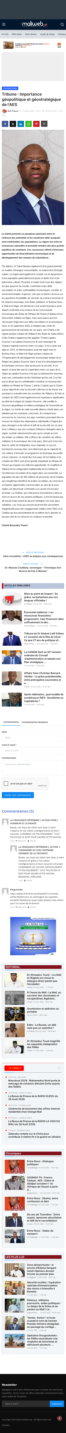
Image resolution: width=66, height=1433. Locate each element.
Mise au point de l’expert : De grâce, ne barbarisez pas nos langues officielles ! (41, 597)
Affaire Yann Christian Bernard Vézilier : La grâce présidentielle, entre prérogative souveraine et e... (43, 678)
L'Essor (27, 686)
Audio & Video (47, 34)
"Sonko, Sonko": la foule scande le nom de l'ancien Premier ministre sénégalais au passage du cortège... (43, 1322)
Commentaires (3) (18, 811)
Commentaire (9, 757)
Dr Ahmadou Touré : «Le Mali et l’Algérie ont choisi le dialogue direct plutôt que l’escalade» (44, 979)
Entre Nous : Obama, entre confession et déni (42, 1200)
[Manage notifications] (59, 1418)
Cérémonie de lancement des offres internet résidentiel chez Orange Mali (34, 1110)
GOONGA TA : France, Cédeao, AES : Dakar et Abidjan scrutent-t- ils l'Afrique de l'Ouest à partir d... (42, 1183)
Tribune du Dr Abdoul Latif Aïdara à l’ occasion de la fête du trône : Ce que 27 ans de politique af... (44, 637)
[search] (62, 24)
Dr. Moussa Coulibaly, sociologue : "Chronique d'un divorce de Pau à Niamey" (33, 569)
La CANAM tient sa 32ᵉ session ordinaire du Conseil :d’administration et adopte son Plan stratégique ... (42, 657)
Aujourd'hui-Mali (30, 643)
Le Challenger (32, 1167)
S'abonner (57, 1403)
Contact (6, 1425)
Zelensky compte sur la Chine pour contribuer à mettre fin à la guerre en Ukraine (34, 1135)
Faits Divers (31, 34)
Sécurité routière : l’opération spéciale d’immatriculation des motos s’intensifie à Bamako (44, 1287)
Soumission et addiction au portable (43, 1010)
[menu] (4, 24)
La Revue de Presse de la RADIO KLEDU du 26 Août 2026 (33, 1098)
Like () (32, 841)
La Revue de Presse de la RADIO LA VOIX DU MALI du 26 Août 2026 (34, 1123)
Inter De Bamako (30, 626)
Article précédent (35, 552)
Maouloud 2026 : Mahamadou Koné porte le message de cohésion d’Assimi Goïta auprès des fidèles (34, 1083)
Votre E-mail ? (9, 744)
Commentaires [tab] (11, 721)
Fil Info (5, 34)
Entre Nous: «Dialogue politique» (40, 1163)
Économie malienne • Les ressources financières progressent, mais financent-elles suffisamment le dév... (44, 617)
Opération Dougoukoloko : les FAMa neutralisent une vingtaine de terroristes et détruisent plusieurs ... (42, 1340)
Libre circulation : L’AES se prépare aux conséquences (33, 556)
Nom (4, 731)
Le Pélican (28, 604)
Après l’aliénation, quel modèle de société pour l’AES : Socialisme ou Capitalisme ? (43, 698)
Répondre (22, 841)
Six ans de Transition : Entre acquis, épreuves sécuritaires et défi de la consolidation (44, 1217)
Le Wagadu (31, 1277)
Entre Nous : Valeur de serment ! (40, 1232)
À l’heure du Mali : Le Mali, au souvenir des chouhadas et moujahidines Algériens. (44, 995)
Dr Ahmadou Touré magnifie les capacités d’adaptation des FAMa (43, 1044)
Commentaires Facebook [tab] (35, 722)
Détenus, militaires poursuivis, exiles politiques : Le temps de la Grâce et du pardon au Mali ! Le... (44, 1305)
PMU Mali (17, 34)
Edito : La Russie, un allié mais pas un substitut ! (41, 1026)
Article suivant (31, 564)
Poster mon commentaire (18, 795)
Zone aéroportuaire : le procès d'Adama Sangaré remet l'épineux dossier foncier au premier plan (41, 1269)
